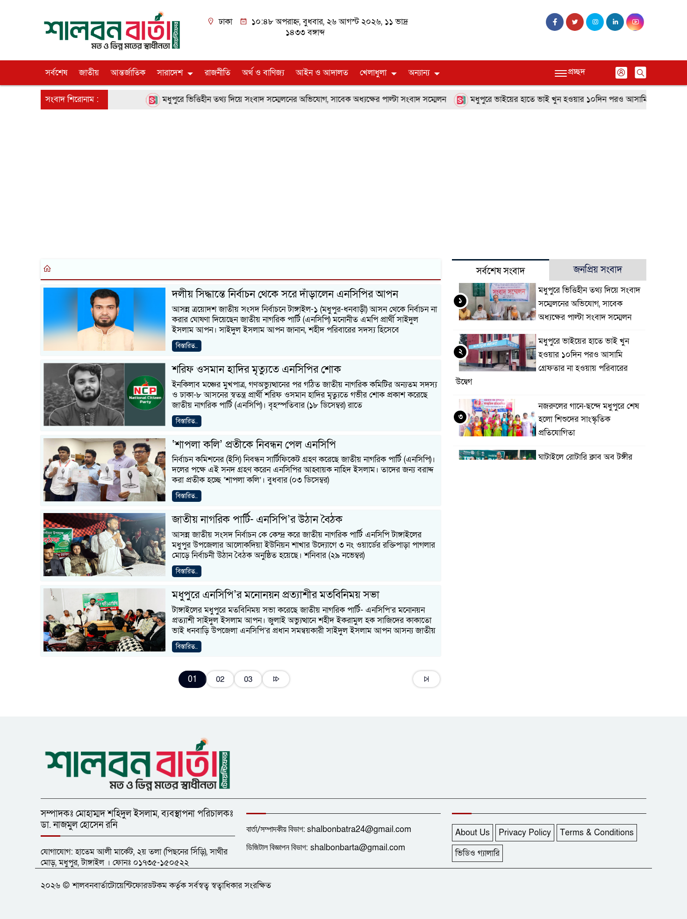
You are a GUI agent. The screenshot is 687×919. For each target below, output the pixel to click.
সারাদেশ (170, 72)
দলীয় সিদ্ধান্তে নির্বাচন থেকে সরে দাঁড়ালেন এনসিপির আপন (285, 294)
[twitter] (575, 22)
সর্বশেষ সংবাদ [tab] (500, 271)
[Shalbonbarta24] (112, 29)
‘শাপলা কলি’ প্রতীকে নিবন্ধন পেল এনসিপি (254, 445)
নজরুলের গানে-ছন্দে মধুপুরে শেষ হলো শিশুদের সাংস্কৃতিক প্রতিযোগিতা (588, 420)
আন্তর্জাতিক (128, 72)
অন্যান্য (418, 72)
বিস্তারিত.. (187, 345)
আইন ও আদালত (322, 72)
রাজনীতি (217, 72)
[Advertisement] (321, 182)
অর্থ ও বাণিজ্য (263, 72)
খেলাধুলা (373, 72)
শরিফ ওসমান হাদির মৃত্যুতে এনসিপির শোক (256, 369)
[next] (276, 679)
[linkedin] (615, 22)
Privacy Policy (525, 832)
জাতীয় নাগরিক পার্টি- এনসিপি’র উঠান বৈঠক (257, 520)
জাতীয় (89, 72)
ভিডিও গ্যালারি (477, 853)
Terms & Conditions (597, 832)
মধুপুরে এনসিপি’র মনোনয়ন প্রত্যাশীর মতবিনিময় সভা (275, 595)
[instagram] (595, 22)
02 (220, 679)
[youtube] (635, 22)
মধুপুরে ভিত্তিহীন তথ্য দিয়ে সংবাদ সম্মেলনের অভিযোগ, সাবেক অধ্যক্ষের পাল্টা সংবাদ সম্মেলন (286, 99)
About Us (472, 832)
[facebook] (555, 22)
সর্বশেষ (56, 72)
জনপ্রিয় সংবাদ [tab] (597, 270)
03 (248, 679)
